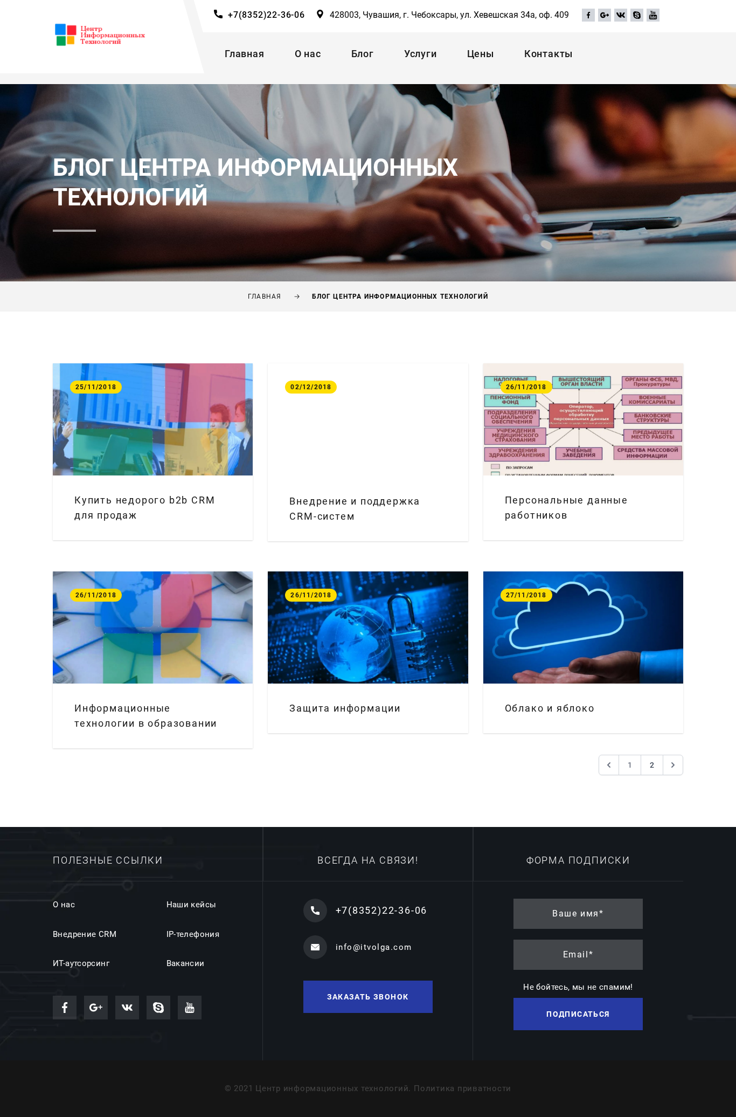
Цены (480, 53)
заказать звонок (368, 996)
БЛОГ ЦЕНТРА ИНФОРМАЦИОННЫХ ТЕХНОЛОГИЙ (400, 296)
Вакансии (185, 963)
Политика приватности (462, 1088)
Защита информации (345, 708)
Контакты (548, 53)
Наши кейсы (191, 904)
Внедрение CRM (84, 934)
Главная (245, 53)
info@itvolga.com (374, 947)
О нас (308, 53)
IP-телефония (193, 934)
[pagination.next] (673, 765)
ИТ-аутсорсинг (81, 963)
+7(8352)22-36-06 (266, 15)
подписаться (577, 1014)
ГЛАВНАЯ (264, 296)
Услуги (420, 53)
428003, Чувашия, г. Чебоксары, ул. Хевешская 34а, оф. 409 (449, 15)
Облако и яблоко (550, 708)
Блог (362, 53)
